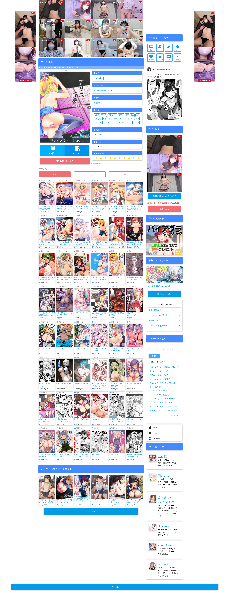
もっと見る (91, 511)
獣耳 (170, 403)
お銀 (158, 410)
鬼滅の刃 (175, 367)
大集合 (96, 115)
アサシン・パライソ (169, 410)
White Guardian (169, 399)
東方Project (55, 67)
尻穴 (127, 119)
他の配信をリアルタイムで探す (164, 197)
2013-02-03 (98, 135)
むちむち (97, 119)
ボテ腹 (152, 410)
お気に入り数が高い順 (164, 325)
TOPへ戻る (115, 587)
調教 (151, 367)
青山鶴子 (168, 379)
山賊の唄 (97, 103)
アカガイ (166, 375)
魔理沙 (121, 115)
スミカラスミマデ (156, 383)
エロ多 (136, 122)
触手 (172, 371)
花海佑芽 (158, 387)
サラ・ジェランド (156, 379)
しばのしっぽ (170, 383)
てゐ (132, 115)
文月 (167, 371)
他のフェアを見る (164, 294)
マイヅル (153, 403)
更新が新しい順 (164, 310)
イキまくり (135, 119)
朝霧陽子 (167, 367)
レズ (113, 122)
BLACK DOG (168, 387)
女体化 (152, 371)
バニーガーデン (155, 399)
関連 (55, 174)
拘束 (104, 119)
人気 (90, 174)
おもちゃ (106, 122)
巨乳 (137, 115)
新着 (125, 174)
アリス (103, 115)
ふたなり (97, 122)
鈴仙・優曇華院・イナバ (71, 67)
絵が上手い (121, 122)
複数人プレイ (118, 119)
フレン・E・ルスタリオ (158, 391)
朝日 (151, 387)
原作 (47, 67)
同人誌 (41, 67)
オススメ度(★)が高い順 (164, 315)
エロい (129, 122)
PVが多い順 (164, 320)
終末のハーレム (155, 375)
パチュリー (112, 115)
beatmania (172, 407)
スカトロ (158, 367)
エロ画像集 (162, 403)
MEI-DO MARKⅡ (155, 395)
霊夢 (127, 115)
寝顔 (110, 119)
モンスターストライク (158, 407)
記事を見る (164, 209)
